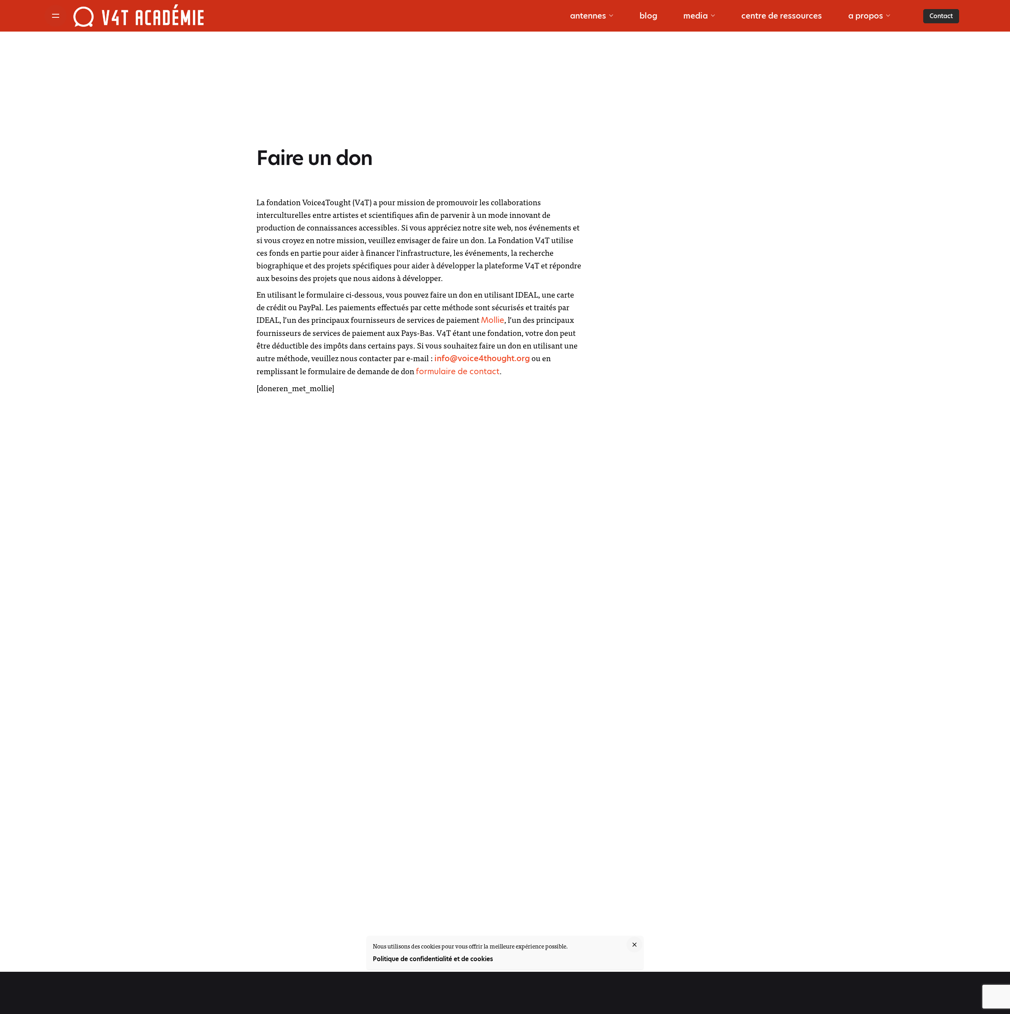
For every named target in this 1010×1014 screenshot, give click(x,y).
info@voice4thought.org (482, 358)
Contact (941, 16)
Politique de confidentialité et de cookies (433, 959)
